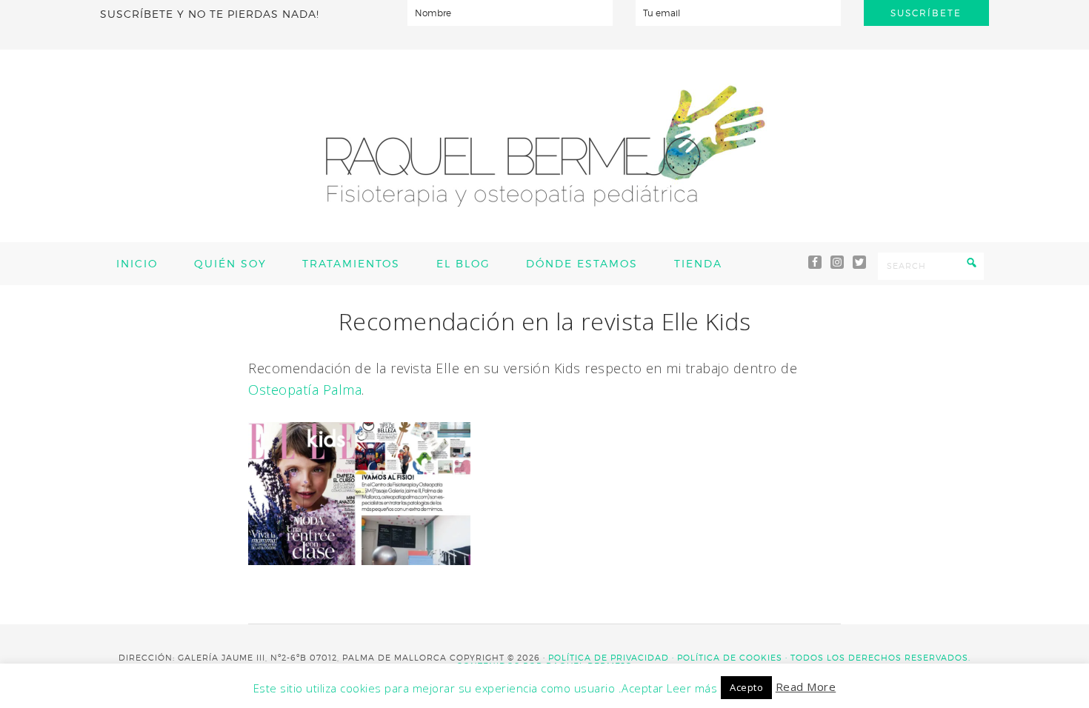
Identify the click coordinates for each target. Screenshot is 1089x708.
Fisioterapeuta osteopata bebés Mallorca (544, 146)
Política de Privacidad (608, 657)
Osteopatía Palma (305, 389)
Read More (806, 686)
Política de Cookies (729, 657)
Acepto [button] (746, 687)
